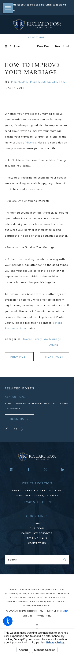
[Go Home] (7, 46)
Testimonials (37, 538)
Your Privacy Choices (51, 610)
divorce (31, 142)
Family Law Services (37, 533)
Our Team (37, 528)
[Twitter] (45, 469)
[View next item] (22, 429)
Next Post (54, 356)
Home (37, 523)
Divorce (27, 338)
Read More (19, 418)
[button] (8, 621)
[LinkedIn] (63, 469)
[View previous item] (6, 429)
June (17, 46)
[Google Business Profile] (11, 469)
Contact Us (37, 543)
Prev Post (19, 356)
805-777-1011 (37, 37)
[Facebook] (28, 469)
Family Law (41, 338)
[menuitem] (37, 523)
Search (12, 559)
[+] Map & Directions (37, 502)
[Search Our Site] (64, 559)
